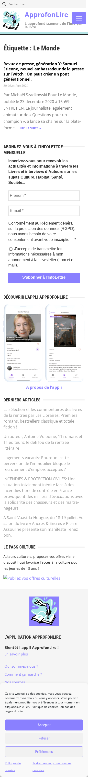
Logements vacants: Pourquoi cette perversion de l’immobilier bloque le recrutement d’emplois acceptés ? (36, 463)
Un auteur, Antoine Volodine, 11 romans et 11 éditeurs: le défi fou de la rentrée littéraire (42, 442)
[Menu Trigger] (79, 18)
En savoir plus (16, 654)
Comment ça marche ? (23, 674)
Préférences (44, 751)
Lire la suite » (30, 128)
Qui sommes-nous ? (21, 666)
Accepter (44, 725)
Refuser (44, 738)
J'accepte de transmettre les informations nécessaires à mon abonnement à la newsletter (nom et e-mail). (41, 257)
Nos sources (14, 682)
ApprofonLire (46, 14)
